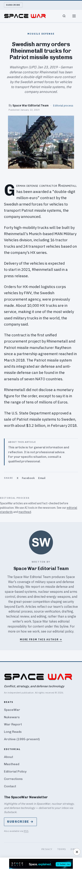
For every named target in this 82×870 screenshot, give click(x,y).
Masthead (11, 764)
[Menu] (74, 16)
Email (42, 478)
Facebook (28, 478)
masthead (25, 512)
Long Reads (13, 732)
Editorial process (63, 105)
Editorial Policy (15, 771)
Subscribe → (20, 821)
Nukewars (12, 717)
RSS (26, 830)
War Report (13, 724)
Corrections (13, 779)
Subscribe (13, 5)
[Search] (64, 16)
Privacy (47, 849)
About (8, 757)
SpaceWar (12, 710)
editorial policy (63, 631)
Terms (61, 849)
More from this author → (41, 639)
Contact (10, 786)
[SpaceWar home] (25, 16)
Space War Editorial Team (31, 105)
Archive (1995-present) (22, 739)
